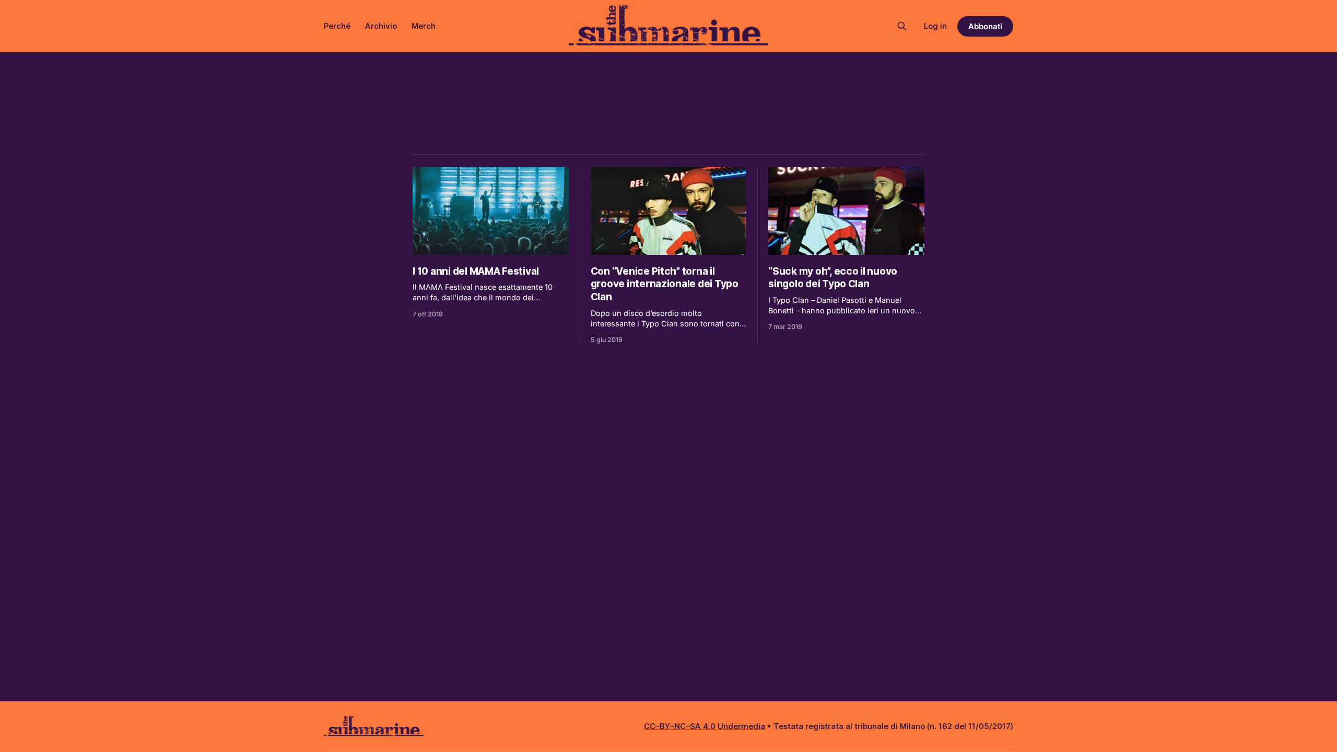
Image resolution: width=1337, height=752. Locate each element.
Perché (337, 26)
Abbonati (985, 26)
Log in (935, 26)
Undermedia (741, 726)
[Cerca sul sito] (902, 26)
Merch (424, 26)
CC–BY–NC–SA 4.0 (680, 726)
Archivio (381, 26)
